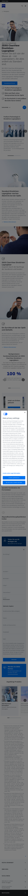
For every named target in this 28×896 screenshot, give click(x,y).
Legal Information (15, 473)
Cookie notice (7, 473)
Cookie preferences (14, 477)
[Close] (25, 412)
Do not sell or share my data (14, 482)
